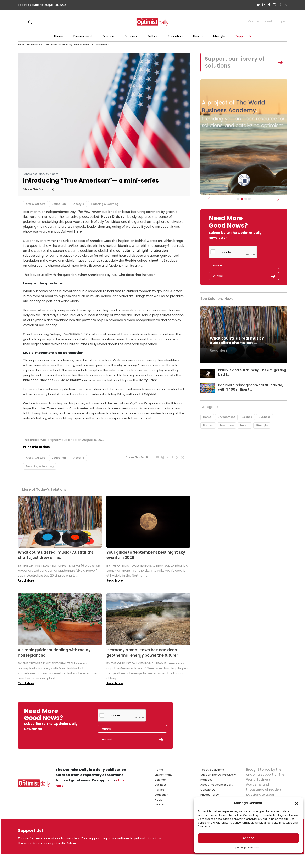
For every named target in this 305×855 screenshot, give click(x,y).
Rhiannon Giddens (38, 380)
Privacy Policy (209, 795)
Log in (280, 21)
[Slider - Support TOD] (245, 199)
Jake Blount (71, 380)
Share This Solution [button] (37, 189)
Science (108, 36)
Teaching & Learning (104, 204)
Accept (248, 838)
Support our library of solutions (234, 62)
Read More (26, 580)
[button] (297, 803)
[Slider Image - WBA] (242, 199)
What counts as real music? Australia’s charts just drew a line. (55, 555)
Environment (82, 36)
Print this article (36, 447)
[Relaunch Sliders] (249, 199)
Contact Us (207, 790)
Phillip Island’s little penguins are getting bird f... (252, 372)
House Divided (113, 216)
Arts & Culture (49, 44)
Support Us (243, 36)
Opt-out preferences (246, 847)
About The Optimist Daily (216, 785)
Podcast (206, 780)
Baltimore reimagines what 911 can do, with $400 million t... (250, 387)
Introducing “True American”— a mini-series (84, 44)
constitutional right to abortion (142, 250)
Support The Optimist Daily (218, 775)
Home (58, 36)
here (78, 231)
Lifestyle (219, 36)
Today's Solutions (212, 770)
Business (131, 36)
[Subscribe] (238, 199)
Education (175, 36)
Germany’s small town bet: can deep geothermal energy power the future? (142, 652)
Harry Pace (148, 380)
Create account (260, 21)
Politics (152, 36)
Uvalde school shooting (144, 260)
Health (198, 36)
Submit (273, 276)
